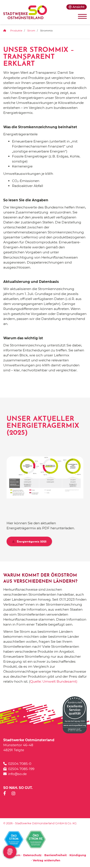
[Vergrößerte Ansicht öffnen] (45, 477)
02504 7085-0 (19, 764)
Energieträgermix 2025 (31, 542)
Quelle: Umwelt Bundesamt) (53, 681)
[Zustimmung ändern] (9, 851)
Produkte (16, 30)
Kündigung (77, 855)
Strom (31, 30)
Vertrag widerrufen (46, 860)
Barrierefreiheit (55, 855)
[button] (76, 7)
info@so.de (17, 774)
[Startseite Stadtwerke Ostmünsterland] (25, 12)
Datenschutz (32, 855)
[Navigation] (81, 16)
